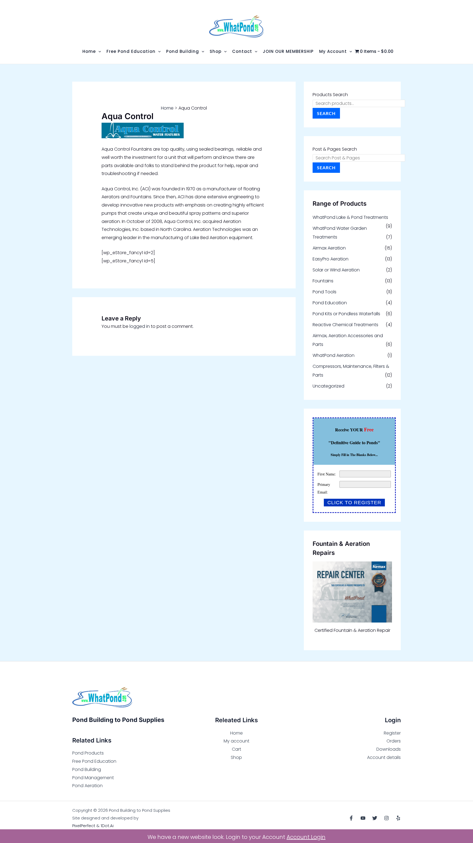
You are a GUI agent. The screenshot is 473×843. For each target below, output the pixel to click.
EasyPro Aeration (330, 259)
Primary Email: (324, 488)
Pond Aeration (87, 785)
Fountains (323, 281)
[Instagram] (386, 818)
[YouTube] (362, 818)
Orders (394, 741)
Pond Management (93, 778)
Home (236, 733)
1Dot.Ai (107, 825)
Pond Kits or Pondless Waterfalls (346, 314)
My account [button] (333, 51)
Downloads (388, 749)
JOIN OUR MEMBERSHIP (288, 51)
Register (392, 733)
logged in (139, 326)
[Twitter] (374, 818)
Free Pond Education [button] (130, 51)
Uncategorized (328, 386)
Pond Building (86, 769)
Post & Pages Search (335, 149)
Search (326, 113)
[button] (98, 51)
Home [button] (89, 51)
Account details (384, 757)
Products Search (330, 94)
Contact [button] (242, 51)
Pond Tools (324, 292)
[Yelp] (398, 818)
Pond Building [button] (182, 51)
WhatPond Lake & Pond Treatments (350, 217)
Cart (236, 749)
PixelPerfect (83, 825)
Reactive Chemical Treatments (345, 325)
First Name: (327, 474)
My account (236, 741)
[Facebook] (351, 818)
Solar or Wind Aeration (336, 270)
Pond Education (330, 303)
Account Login (306, 837)
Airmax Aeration (329, 248)
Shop (236, 757)
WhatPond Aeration (333, 355)
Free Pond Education (94, 761)
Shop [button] (215, 51)
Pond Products (88, 753)
